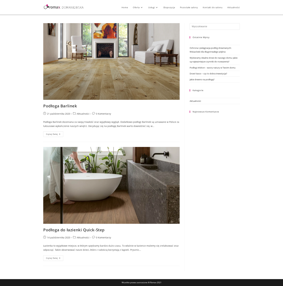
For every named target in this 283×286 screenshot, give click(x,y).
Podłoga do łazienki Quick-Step (74, 229)
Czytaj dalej (54, 134)
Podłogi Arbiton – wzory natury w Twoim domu (213, 67)
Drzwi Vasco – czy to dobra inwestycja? (208, 73)
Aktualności (83, 113)
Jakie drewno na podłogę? (202, 79)
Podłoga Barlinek (60, 106)
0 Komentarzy (103, 113)
